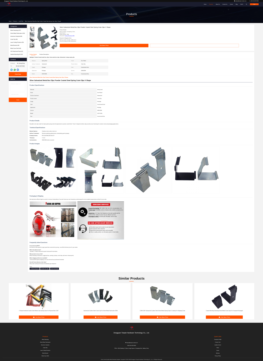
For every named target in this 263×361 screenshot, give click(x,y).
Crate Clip (21, 21)
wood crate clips (54, 268)
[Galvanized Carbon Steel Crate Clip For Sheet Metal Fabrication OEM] (100, 296)
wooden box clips (45, 268)
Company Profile (217, 339)
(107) (15, 30)
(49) (14, 39)
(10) (16, 54)
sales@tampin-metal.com (241, 1)
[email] (18, 70)
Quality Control (218, 344)
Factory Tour (218, 342)
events (231, 4)
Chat (254, 4)
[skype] (11, 70)
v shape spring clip (35, 268)
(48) (15, 48)
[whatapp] (14, 69)
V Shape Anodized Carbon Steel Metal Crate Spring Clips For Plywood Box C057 (38, 310)
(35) (17, 42)
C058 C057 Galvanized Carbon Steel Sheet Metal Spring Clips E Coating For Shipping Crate (162, 310)
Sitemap (218, 353)
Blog (237, 4)
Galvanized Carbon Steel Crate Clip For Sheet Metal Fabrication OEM (101, 310)
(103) (17, 33)
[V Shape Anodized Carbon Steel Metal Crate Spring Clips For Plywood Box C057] (38, 296)
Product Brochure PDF (70, 35)
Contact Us (224, 4)
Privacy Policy (218, 355)
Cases (217, 350)
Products (211, 4)
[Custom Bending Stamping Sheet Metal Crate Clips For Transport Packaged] (224, 296)
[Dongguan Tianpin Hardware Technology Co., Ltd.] (8, 4)
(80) (16, 36)
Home (205, 4)
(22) (16, 51)
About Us (218, 4)
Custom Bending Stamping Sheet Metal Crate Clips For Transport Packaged (224, 310)
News (218, 347)
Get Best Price (104, 45)
